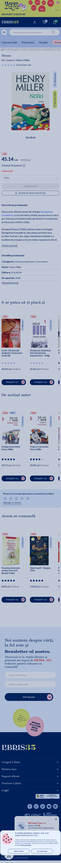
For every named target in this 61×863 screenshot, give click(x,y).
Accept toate (42, 851)
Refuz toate (18, 851)
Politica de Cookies (25, 845)
